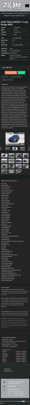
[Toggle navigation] (27, 5)
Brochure (5, 76)
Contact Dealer (16, 76)
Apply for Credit (7, 79)
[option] (15, 139)
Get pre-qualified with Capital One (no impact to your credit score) (15, 14)
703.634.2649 (14, 344)
